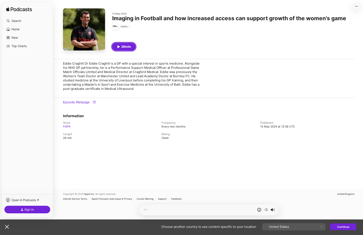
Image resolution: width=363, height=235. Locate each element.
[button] (27, 20)
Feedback (176, 199)
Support (162, 199)
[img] (19, 9)
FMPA (67, 126)
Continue (343, 226)
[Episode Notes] (259, 210)
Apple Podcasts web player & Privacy (112, 199)
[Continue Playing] (266, 210)
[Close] (7, 227)
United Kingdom (346, 194)
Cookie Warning (145, 199)
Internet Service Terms (75, 199)
